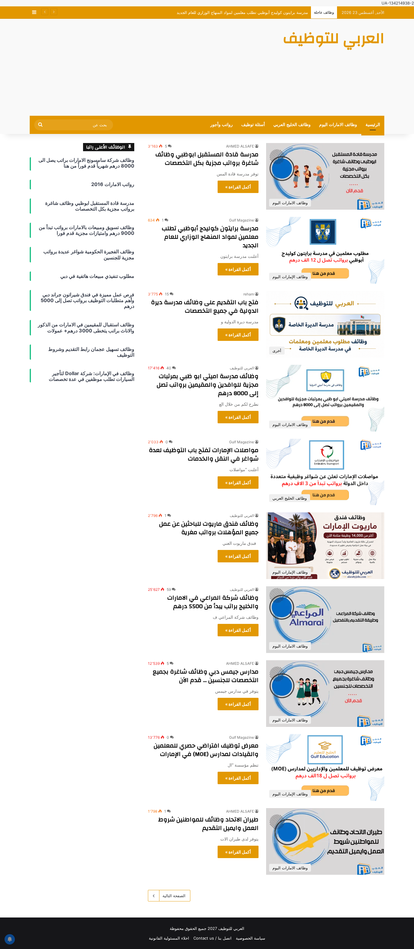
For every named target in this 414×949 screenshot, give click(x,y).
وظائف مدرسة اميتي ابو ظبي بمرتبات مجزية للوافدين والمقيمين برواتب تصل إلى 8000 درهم (208, 385)
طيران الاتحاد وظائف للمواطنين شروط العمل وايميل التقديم (208, 824)
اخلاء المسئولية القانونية (169, 938)
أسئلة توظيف (253, 124)
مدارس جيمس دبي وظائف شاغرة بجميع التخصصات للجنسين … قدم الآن (206, 676)
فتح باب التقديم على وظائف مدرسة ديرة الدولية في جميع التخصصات (205, 306)
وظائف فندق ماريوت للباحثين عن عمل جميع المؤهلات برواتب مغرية (209, 528)
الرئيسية (373, 124)
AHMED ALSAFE (240, 146)
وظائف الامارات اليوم (338, 124)
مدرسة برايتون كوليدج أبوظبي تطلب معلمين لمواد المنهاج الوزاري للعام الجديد (210, 237)
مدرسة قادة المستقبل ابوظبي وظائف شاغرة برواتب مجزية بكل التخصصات (207, 158)
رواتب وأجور (221, 124)
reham (248, 294)
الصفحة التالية (173, 895)
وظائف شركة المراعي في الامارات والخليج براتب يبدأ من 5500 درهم (213, 602)
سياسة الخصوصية (250, 938)
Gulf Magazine (241, 220)
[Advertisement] (146, 67)
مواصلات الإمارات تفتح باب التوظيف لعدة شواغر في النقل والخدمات (204, 454)
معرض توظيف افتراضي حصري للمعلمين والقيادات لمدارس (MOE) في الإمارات (206, 750)
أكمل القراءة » (238, 186)
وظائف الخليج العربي (292, 124)
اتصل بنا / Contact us (212, 938)
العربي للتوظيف (242, 368)
